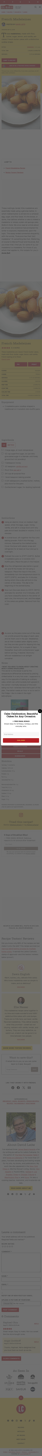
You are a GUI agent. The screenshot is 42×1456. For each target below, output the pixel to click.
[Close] (40, 711)
